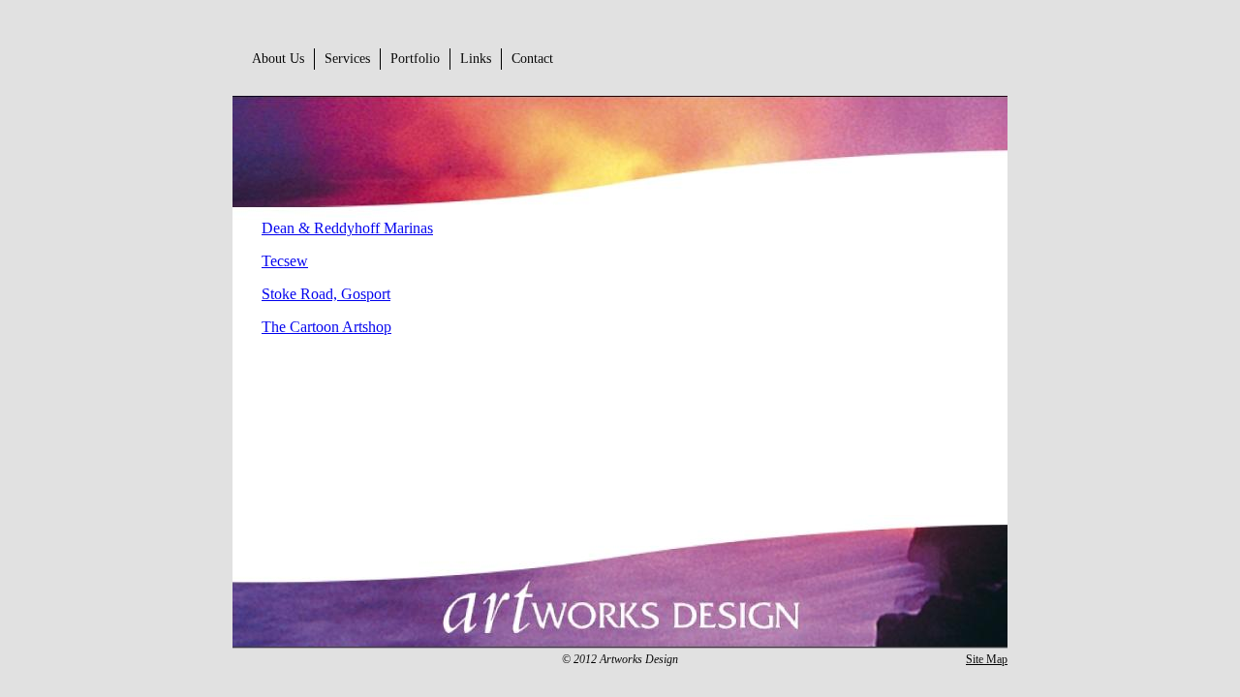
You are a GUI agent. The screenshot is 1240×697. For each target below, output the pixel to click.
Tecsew (285, 261)
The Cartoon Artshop (326, 326)
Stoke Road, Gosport (326, 294)
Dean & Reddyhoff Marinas (347, 228)
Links (475, 58)
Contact (532, 58)
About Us (278, 58)
